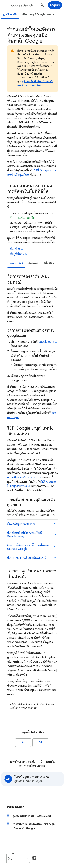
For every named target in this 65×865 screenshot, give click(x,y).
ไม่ (40, 742)
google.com (46, 342)
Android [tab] (33, 263)
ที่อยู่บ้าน (15, 249)
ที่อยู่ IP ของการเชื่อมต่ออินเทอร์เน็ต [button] (27, 558)
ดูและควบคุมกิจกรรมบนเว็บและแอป (32, 816)
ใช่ (23, 742)
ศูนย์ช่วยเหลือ (10, 14)
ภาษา (12, 853)
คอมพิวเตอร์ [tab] (16, 263)
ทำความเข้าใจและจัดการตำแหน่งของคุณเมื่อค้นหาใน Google (34, 826)
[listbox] (48, 263)
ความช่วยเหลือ (15, 807)
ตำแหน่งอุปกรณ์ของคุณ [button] (21, 524)
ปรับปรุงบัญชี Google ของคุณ (38, 14)
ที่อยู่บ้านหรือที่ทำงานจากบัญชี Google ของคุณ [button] (24, 534)
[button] (5, 5)
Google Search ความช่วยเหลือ (24, 5)
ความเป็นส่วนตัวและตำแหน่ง (24, 477)
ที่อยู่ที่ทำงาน (17, 254)
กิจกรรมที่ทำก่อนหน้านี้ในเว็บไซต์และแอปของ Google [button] (28, 547)
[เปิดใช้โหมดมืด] (34, 858)
